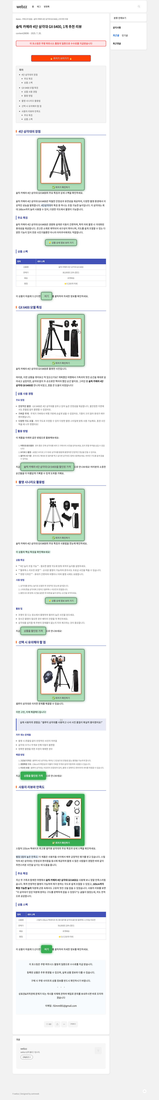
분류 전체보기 (120, 17)
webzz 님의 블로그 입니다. (30, 1052)
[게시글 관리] (64, 1024)
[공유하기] (57, 1024)
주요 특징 (28, 78)
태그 (39, 6)
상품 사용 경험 (30, 91)
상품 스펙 (28, 82)
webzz (22, 6)
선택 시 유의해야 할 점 (31, 106)
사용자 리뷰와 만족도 (31, 111)
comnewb (35, 1093)
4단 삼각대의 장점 (30, 74)
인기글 (125, 35)
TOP (145, 1091)
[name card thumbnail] (98, 1050)
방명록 (46, 6)
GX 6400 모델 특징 (30, 87)
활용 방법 (28, 95)
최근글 (116, 35)
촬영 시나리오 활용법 (31, 100)
